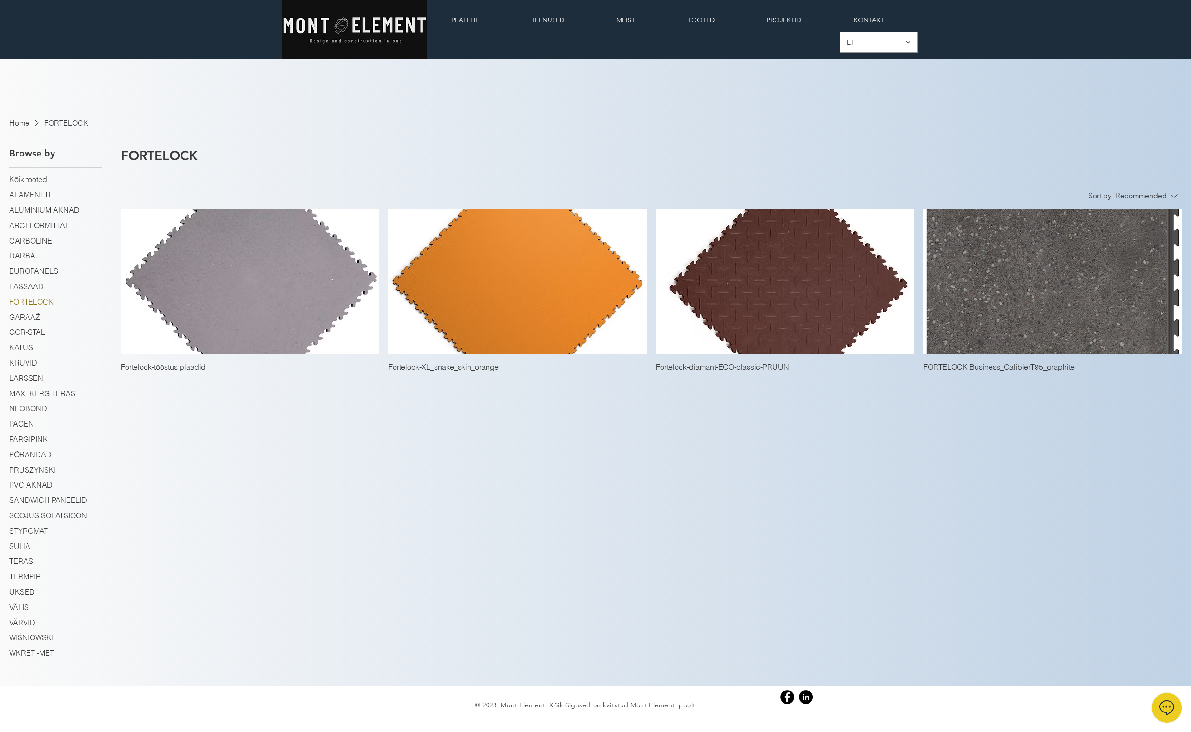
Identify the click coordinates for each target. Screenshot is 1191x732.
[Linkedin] (806, 697)
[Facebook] (787, 697)
